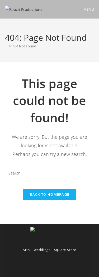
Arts (26, 249)
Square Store (65, 249)
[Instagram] (57, 265)
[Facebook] (41, 265)
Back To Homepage (49, 194)
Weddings (42, 249)
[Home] (6, 46)
